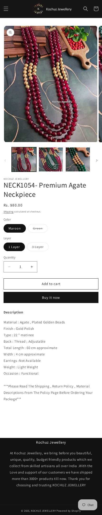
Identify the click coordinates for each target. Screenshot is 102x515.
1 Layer (14, 247)
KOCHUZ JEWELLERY (43, 510)
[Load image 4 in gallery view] (77, 159)
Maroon (15, 228)
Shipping (9, 211)
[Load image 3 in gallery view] (51, 159)
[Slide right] (97, 160)
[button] (6, 9)
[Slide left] (5, 160)
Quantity (9, 257)
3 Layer (40, 247)
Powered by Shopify (68, 510)
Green (40, 229)
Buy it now (51, 297)
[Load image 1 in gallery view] (24, 159)
